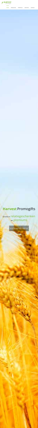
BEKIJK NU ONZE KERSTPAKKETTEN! (19, 228)
